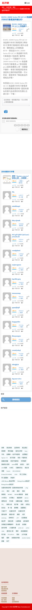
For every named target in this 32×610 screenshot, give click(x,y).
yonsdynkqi (16, 350)
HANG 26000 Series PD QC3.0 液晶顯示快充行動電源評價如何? (20, 27)
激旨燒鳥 (9, 447)
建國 (18, 514)
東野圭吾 (4, 501)
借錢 (13, 598)
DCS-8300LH (16, 471)
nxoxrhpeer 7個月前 (21, 355)
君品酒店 (24, 447)
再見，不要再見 (22, 457)
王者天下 (4, 511)
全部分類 (8, 7)
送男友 (28, 504)
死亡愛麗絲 (4, 478)
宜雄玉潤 (10, 521)
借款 (13, 600)
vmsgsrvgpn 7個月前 (21, 284)
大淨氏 (11, 468)
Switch (8, 471)
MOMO (10, 494)
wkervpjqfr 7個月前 (21, 326)
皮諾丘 (22, 464)
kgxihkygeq (16, 279)
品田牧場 (17, 447)
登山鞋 (18, 524)
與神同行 (11, 518)
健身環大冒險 (5, 464)
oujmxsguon (16, 265)
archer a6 (20, 528)
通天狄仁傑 (10, 531)
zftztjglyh (15, 364)
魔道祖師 (19, 498)
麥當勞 (12, 478)
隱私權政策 (4, 589)
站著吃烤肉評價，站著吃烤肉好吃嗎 (12, 488)
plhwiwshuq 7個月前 (21, 269)
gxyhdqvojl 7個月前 (21, 211)
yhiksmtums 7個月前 (21, 369)
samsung (3, 518)
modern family (26, 538)
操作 (27, 464)
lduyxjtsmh (16, 220)
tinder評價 (15, 464)
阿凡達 (3, 534)
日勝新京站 (19, 468)
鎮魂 (26, 494)
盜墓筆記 (23, 508)
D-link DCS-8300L (6, 474)
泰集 (2, 447)
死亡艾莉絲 (23, 474)
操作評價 (4, 528)
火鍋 (13, 491)
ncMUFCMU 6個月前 (21, 197)
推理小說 (9, 504)
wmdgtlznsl (16, 250)
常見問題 (4, 598)
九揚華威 (18, 521)
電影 (2, 538)
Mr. (13, 192)
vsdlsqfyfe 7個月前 (21, 383)
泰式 (8, 491)
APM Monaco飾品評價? (8, 481)
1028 (15, 474)
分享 (15, 33)
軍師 (17, 531)
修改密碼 (4, 602)
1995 (2, 491)
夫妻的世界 (12, 511)
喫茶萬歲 (10, 451)
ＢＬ (2, 504)
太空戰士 (11, 498)
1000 (2, 531)
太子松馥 (24, 534)
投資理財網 (15, 602)
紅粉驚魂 (24, 518)
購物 (14, 7)
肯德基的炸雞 (16, 538)
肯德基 (24, 524)
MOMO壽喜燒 (18, 494)
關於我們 (4, 587)
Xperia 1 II (4, 457)
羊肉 (2, 454)
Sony (26, 451)
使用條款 (4, 591)
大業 (23, 514)
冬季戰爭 (23, 461)
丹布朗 (11, 501)
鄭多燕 (27, 501)
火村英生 (4, 498)
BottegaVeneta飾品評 (24, 481)
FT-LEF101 (11, 534)
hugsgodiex (16, 322)
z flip (26, 488)
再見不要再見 (14, 461)
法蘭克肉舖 (19, 501)
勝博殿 (16, 508)
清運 (2, 471)
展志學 (3, 521)
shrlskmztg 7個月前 (21, 312)
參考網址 (9, 118)
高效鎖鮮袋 (24, 531)
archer (27, 528)
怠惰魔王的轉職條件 (7, 524)
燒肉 (23, 491)
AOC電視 (4, 468)
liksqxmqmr (16, 336)
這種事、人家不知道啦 (13, 454)
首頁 (3, 7)
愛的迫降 (4, 514)
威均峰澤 (26, 521)
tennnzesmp (16, 293)
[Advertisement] (16, 150)
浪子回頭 (12, 457)
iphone (26, 498)
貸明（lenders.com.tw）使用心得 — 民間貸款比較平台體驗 (20, 178)
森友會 (27, 468)
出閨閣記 (25, 454)
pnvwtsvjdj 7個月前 (21, 341)
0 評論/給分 (17, 35)
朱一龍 (10, 508)
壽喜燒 (3, 494)
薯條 (7, 538)
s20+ (17, 518)
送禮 (22, 504)
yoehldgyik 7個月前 (21, 255)
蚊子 (7, 541)
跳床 (18, 534)
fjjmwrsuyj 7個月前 (21, 298)
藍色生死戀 (19, 451)
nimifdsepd (16, 206)
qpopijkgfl (16, 307)
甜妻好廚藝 (4, 461)
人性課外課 (12, 528)
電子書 (16, 504)
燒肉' (18, 491)
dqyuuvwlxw (17, 379)
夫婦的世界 (21, 511)
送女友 (3, 508)
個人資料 (4, 600)
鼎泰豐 (3, 451)
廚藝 (2, 541)
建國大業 (11, 514)
